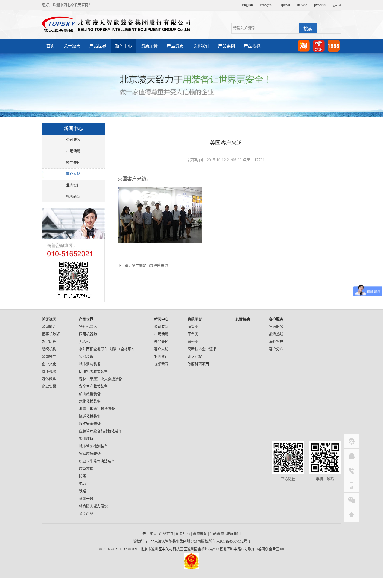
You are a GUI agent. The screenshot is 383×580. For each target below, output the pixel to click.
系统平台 (86, 499)
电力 (82, 484)
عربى (337, 5)
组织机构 (49, 349)
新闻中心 (123, 46)
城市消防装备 (90, 364)
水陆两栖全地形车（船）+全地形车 (107, 349)
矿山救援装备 (90, 394)
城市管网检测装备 (93, 446)
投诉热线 (276, 334)
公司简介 (49, 327)
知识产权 (195, 357)
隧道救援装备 (90, 416)
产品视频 (252, 46)
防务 (82, 476)
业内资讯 (73, 185)
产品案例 (226, 46)
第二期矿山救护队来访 (150, 266)
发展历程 (49, 342)
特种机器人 (88, 327)
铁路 (82, 491)
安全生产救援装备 (93, 386)
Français (266, 5)
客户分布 (276, 349)
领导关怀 (73, 163)
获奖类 (193, 327)
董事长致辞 (51, 334)
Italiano (302, 5)
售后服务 (276, 327)
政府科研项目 (198, 364)
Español (284, 5)
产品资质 (175, 46)
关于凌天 (72, 46)
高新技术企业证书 (202, 349)
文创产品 (86, 514)
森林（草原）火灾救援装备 (100, 379)
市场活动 (73, 151)
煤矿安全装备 (90, 424)
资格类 (193, 342)
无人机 (84, 342)
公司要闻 (73, 140)
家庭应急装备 (90, 454)
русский (320, 5)
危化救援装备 (90, 401)
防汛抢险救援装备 (93, 372)
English (247, 5)
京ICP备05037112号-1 (233, 541)
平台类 (193, 334)
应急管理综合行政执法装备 (100, 431)
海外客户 (276, 342)
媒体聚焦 (49, 379)
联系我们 (200, 46)
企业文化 (49, 364)
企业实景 (49, 386)
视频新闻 (73, 197)
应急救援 (86, 469)
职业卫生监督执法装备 (97, 461)
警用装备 (86, 439)
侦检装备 (86, 357)
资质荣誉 (149, 46)
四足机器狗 (88, 334)
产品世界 (97, 46)
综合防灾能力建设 (93, 506)
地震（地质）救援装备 (97, 409)
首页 (50, 46)
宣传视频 (49, 372)
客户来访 (73, 174)
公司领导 (49, 357)
